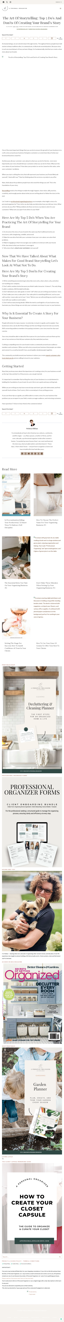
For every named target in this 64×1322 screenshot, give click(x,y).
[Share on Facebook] (15, 38)
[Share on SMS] (52, 38)
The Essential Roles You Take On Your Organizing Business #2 (16, 585)
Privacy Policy (7, 1263)
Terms (54, 1317)
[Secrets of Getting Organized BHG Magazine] (32, 1003)
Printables (35, 1317)
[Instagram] (10, 2)
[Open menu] (60, 8)
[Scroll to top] (60, 1315)
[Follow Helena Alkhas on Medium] (41, 453)
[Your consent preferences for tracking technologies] (61, 1319)
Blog (17, 26)
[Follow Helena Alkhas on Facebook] (22, 453)
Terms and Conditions (26, 1263)
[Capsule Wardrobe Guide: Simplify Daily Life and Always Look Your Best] (32, 1208)
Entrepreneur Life (22, 29)
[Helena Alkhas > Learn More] (32, 911)
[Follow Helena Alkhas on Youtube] (28, 453)
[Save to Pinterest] (6, 38)
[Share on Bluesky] (24, 38)
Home (14, 26)
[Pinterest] (33, 1314)
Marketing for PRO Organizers (38, 29)
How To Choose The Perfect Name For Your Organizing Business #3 (47, 522)
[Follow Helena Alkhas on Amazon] (38, 453)
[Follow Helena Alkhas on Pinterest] (35, 453)
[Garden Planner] (32, 1101)
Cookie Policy (15, 1263)
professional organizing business (21, 201)
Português (24, 1317)
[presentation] (16, 494)
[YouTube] (30, 1314)
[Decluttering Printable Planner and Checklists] (32, 719)
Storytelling (6, 190)
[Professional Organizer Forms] (32, 822)
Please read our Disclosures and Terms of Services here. (17, 1278)
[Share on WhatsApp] (43, 38)
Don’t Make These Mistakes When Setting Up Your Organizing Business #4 (47, 585)
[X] (6, 2)
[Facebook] (3, 2)
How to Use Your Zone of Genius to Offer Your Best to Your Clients (47, 645)
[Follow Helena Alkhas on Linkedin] (32, 453)
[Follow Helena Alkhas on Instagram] (25, 453)
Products (45, 1317)
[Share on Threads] (34, 38)
